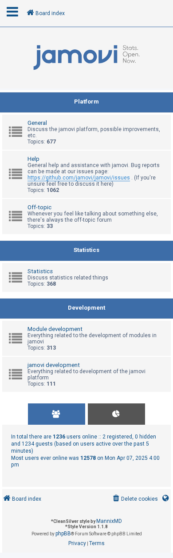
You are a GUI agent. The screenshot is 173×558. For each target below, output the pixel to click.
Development (86, 307)
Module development (55, 329)
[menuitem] (134, 499)
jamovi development (54, 365)
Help (33, 158)
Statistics (86, 250)
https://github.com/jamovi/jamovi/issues (79, 178)
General (37, 123)
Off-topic (39, 207)
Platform (86, 101)
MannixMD (109, 521)
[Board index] (86, 57)
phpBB (63, 533)
